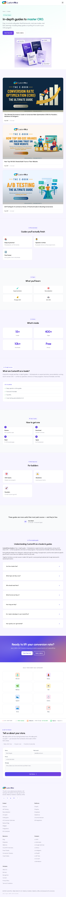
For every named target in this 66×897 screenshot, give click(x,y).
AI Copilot (5, 815)
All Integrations (38, 820)
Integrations (6, 828)
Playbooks (5, 842)
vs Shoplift (37, 853)
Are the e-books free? (12, 566)
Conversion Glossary (8, 853)
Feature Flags (6, 823)
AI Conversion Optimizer (9, 820)
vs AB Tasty (37, 856)
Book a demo (20, 33)
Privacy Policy (6, 880)
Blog (4, 839)
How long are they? (11, 604)
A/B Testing (5, 809)
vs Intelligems (37, 850)
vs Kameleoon (37, 861)
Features (5, 806)
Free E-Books (6, 850)
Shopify (36, 806)
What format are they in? (13, 595)
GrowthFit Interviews (8, 847)
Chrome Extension (39, 817)
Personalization (6, 812)
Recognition (6, 875)
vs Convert (37, 858)
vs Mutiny (36, 847)
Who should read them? (12, 585)
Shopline (36, 809)
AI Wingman (6, 817)
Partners (5, 872)
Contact (5, 878)
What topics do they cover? (13, 576)
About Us (5, 869)
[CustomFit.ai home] (10, 2)
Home (4, 11)
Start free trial (8, 33)
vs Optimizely (37, 842)
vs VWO (36, 839)
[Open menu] (62, 2)
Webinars (5, 845)
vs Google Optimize (39, 845)
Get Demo (33, 774)
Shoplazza (37, 812)
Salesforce (37, 815)
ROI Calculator (6, 831)
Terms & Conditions (7, 883)
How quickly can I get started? (14, 623)
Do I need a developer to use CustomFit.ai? (17, 614)
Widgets (5, 826)
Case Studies (6, 856)
